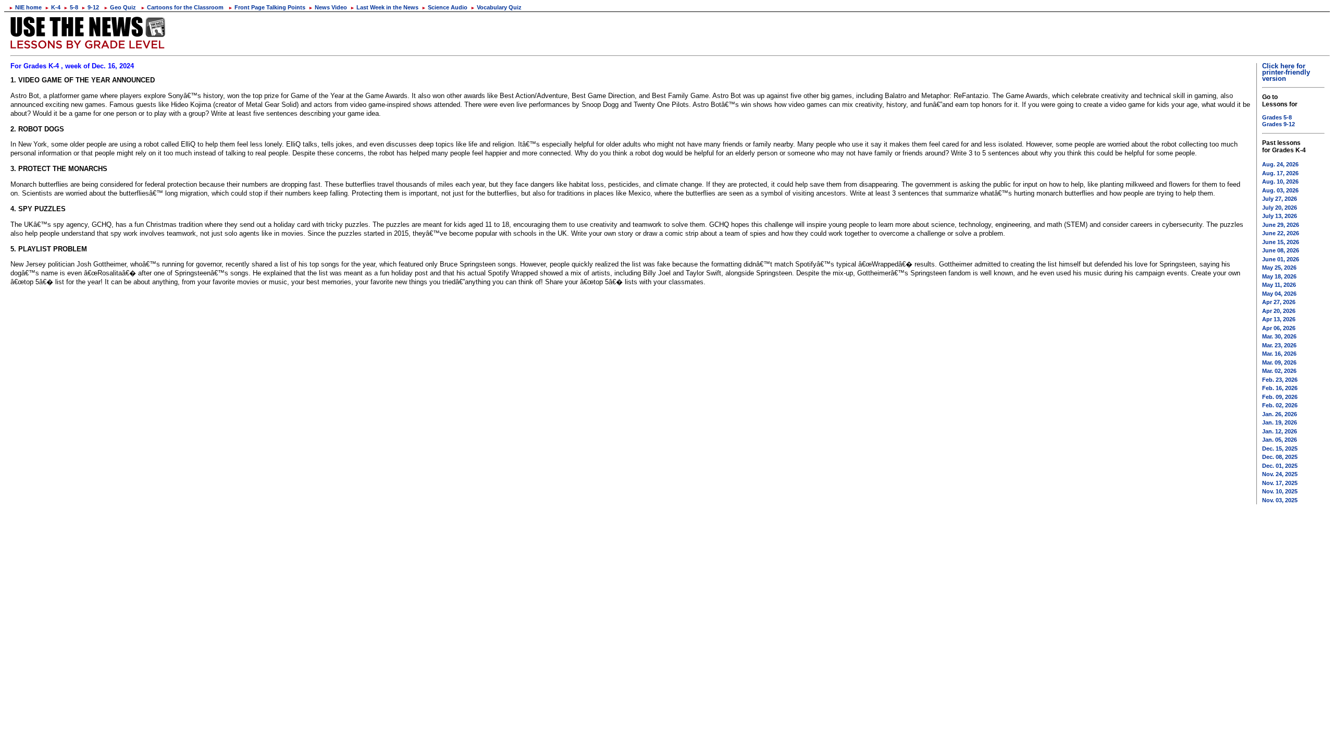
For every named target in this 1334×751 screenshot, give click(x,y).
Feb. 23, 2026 (1280, 380)
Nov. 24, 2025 (1280, 474)
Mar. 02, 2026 (1279, 371)
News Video (327, 7)
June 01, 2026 (1280, 259)
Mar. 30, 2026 (1279, 336)
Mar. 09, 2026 (1279, 362)
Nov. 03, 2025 (1280, 500)
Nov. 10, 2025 (1280, 491)
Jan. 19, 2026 (1279, 422)
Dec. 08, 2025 (1280, 457)
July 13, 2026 (1279, 216)
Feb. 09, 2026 (1280, 397)
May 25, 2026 (1279, 267)
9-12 (90, 7)
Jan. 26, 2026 (1279, 414)
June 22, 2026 (1280, 233)
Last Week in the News (384, 7)
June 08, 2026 (1280, 250)
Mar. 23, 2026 (1279, 345)
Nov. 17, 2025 (1280, 483)
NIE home (25, 7)
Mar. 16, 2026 (1279, 353)
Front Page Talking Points (266, 7)
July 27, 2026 (1279, 199)
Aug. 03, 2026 (1280, 190)
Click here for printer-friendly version (1286, 72)
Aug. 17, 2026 (1280, 173)
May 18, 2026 (1279, 276)
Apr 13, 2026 (1278, 319)
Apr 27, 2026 (1278, 302)
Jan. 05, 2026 (1279, 440)
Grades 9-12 (1278, 124)
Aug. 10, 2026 (1280, 181)
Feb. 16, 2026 (1280, 388)
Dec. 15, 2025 (1280, 448)
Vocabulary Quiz (496, 7)
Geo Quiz (120, 7)
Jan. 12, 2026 (1279, 431)
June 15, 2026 (1280, 242)
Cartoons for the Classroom (182, 7)
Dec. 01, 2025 (1280, 466)
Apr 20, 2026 (1278, 311)
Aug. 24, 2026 (1280, 164)
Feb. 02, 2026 (1280, 405)
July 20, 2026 (1279, 207)
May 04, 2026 (1279, 293)
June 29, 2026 (1280, 225)
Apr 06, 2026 (1278, 328)
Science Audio (444, 7)
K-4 (52, 7)
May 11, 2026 (1279, 285)
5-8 (71, 7)
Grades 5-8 (1277, 117)
